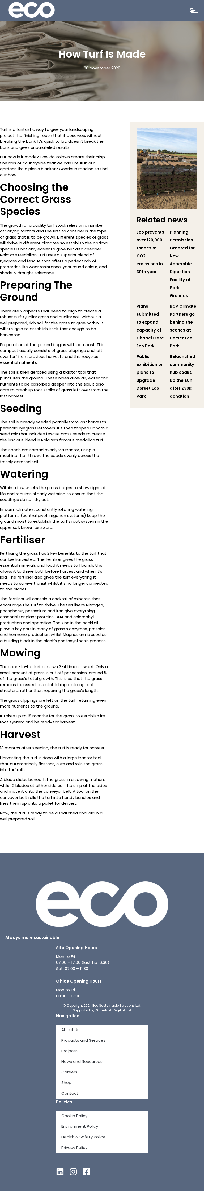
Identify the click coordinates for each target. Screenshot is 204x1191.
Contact (69, 1094)
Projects (69, 1051)
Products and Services (83, 1041)
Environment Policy (79, 1127)
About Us (70, 1030)
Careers (69, 1072)
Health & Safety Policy (83, 1137)
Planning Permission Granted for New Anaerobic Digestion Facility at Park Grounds (182, 264)
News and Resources (82, 1062)
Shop (66, 1083)
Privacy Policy (74, 1148)
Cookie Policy (74, 1116)
